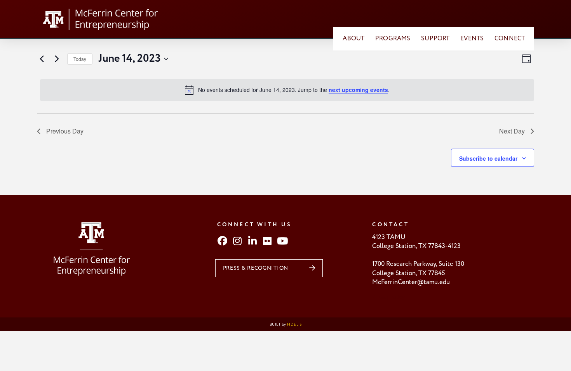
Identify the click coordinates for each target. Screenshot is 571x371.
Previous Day (65, 131)
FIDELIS (294, 324)
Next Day (512, 131)
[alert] (287, 90)
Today (79, 58)
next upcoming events (358, 90)
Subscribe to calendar (488, 158)
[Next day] (56, 59)
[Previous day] (41, 59)
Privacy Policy (388, 297)
